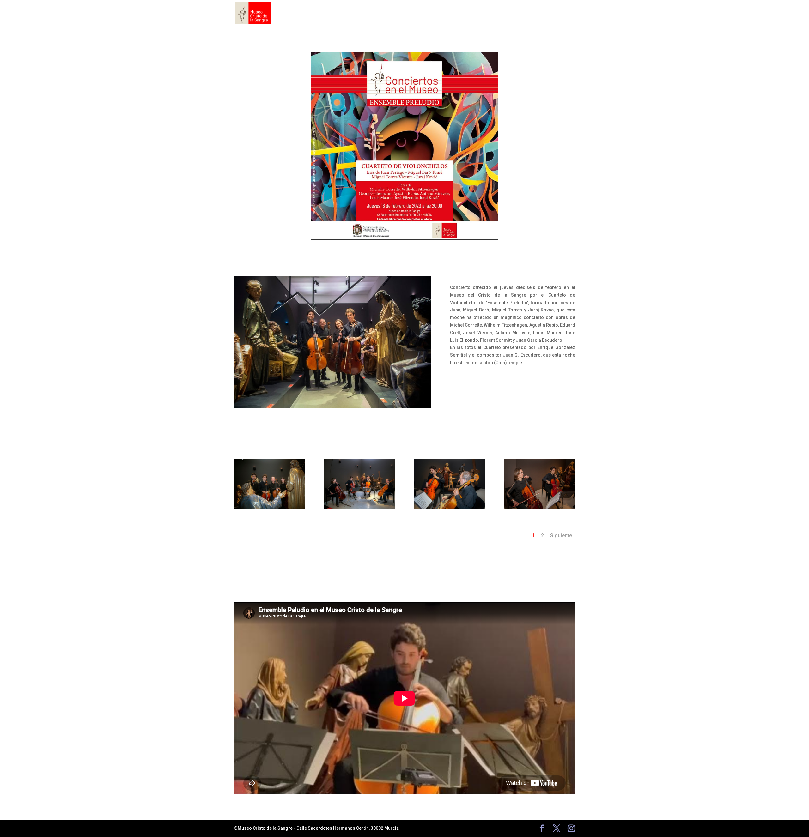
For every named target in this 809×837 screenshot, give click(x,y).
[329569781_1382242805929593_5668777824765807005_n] (359, 507)
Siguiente (561, 536)
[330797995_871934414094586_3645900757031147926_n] (539, 507)
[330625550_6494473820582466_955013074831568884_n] (449, 507)
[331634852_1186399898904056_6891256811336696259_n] (269, 507)
